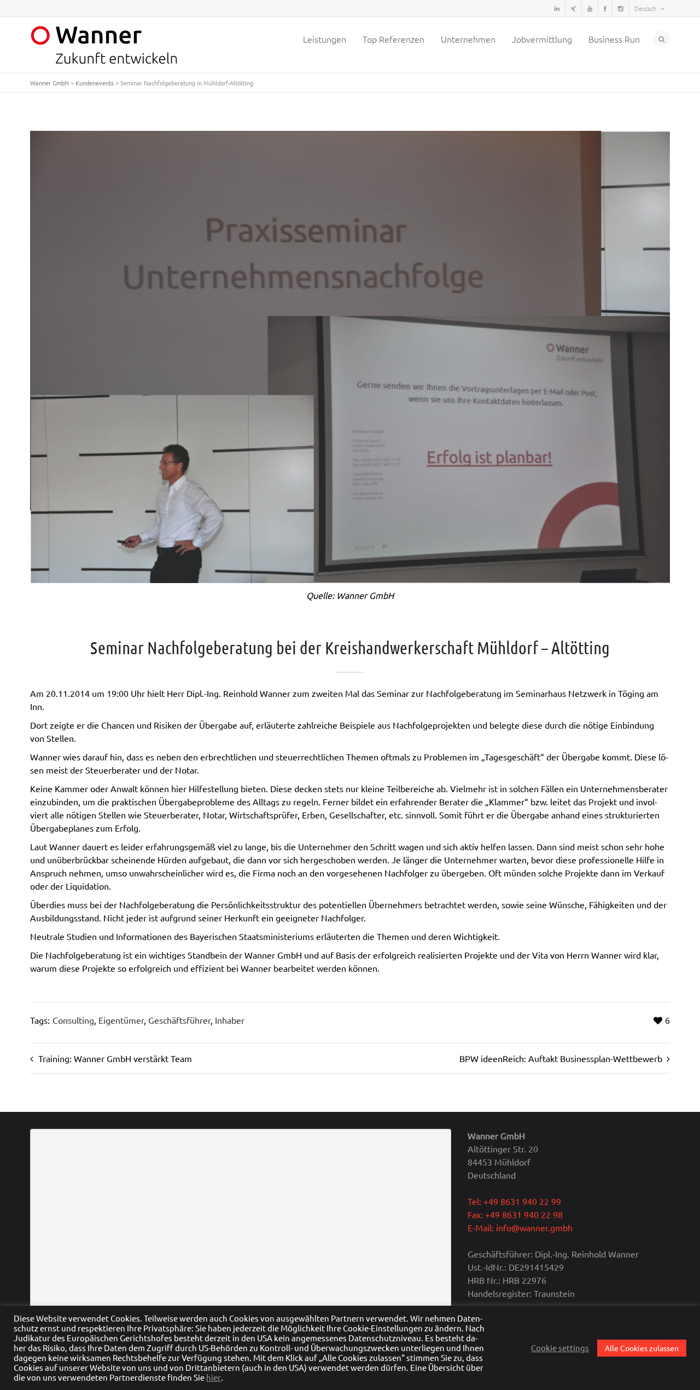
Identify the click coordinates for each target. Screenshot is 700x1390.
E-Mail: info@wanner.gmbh (520, 1227)
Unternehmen (468, 39)
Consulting (73, 1019)
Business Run (614, 39)
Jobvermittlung (542, 39)
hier (213, 1377)
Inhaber (229, 1019)
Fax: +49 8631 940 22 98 (515, 1214)
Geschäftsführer (179, 1019)
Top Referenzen (393, 39)
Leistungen (324, 39)
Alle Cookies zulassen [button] (642, 1348)
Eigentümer (121, 1019)
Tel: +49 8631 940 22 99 (514, 1201)
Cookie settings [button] (560, 1348)
